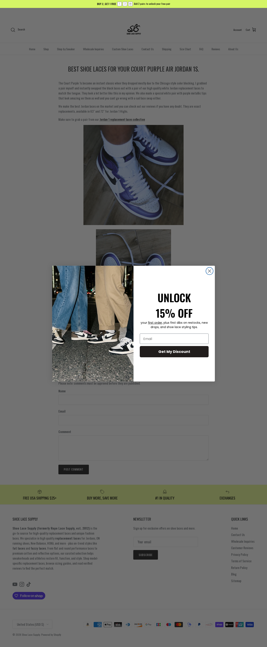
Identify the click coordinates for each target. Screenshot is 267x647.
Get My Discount (174, 351)
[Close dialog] (209, 271)
